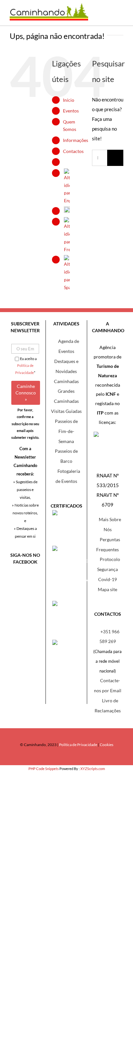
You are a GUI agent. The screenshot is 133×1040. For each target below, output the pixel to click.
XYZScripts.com (92, 768)
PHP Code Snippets (43, 768)
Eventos (71, 110)
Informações (75, 140)
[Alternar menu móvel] (118, 16)
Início (68, 100)
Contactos (73, 151)
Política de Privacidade (78, 744)
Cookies (106, 744)
